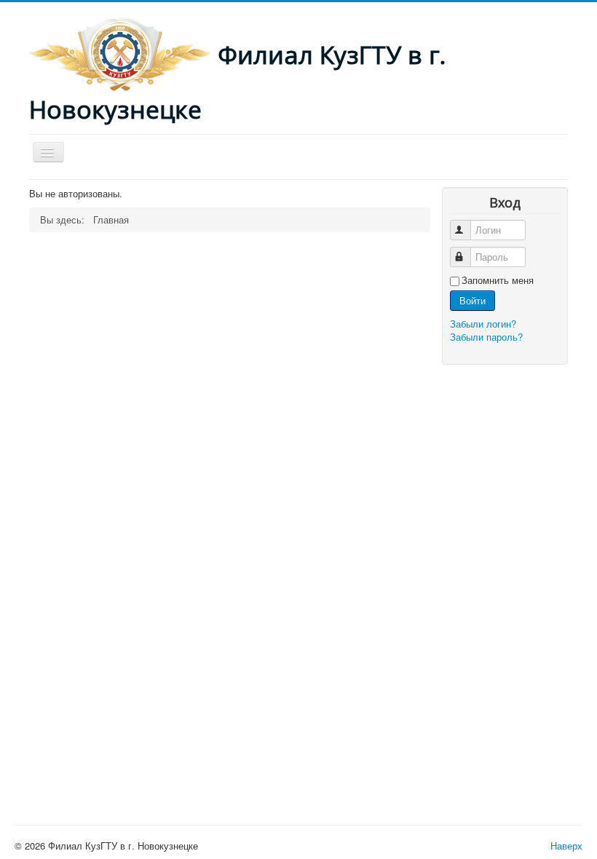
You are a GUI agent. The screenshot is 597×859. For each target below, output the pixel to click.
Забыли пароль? (486, 337)
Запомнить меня (498, 280)
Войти (472, 300)
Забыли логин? (483, 323)
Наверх (566, 845)
